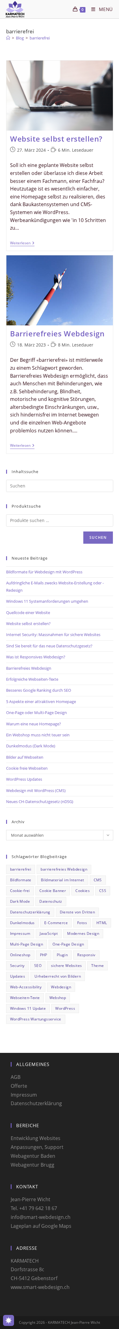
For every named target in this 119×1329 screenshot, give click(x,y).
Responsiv (86, 954)
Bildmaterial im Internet (62, 880)
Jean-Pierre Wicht (30, 1199)
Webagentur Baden (33, 1156)
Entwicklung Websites (35, 1138)
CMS (98, 880)
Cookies (82, 890)
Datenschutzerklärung (30, 912)
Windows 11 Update (28, 1008)
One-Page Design (68, 944)
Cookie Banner (52, 890)
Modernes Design (83, 933)
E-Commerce (56, 922)
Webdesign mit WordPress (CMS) (36, 790)
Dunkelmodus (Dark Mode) (30, 746)
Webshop (57, 997)
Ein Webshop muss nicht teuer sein (38, 735)
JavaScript (49, 933)
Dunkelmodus (22, 922)
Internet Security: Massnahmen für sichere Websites (53, 634)
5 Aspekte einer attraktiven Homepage (41, 701)
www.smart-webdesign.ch (40, 1287)
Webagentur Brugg (32, 1164)
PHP (43, 954)
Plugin (62, 954)
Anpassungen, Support (37, 1147)
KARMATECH (25, 1260)
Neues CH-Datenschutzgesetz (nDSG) (39, 801)
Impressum (20, 933)
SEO (37, 965)
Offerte (19, 1086)
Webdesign (61, 987)
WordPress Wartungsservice (35, 1019)
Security (17, 965)
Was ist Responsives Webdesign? (35, 657)
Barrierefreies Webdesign (57, 333)
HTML (101, 922)
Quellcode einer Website (28, 612)
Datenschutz (50, 901)
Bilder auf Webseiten (24, 757)
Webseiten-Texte (25, 997)
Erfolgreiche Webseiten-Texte (32, 679)
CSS (102, 890)
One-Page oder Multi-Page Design (36, 712)
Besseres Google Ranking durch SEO (38, 690)
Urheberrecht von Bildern (57, 976)
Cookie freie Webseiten (27, 768)
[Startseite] (8, 38)
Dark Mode (20, 901)
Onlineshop (20, 954)
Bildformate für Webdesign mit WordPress (44, 572)
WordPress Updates (24, 779)
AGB (15, 1077)
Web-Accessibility (26, 987)
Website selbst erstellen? (56, 139)
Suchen (97, 537)
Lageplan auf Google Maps (41, 1226)
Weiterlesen (22, 243)
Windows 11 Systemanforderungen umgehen (47, 601)
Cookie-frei (20, 890)
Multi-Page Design (26, 944)
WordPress (65, 1008)
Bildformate (20, 880)
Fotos (82, 922)
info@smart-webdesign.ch (40, 1217)
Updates (17, 976)
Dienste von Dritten (77, 912)
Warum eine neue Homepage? (33, 724)
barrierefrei (40, 38)
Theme (97, 965)
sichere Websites (66, 965)
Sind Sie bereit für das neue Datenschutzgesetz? (49, 646)
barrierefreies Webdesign (64, 869)
